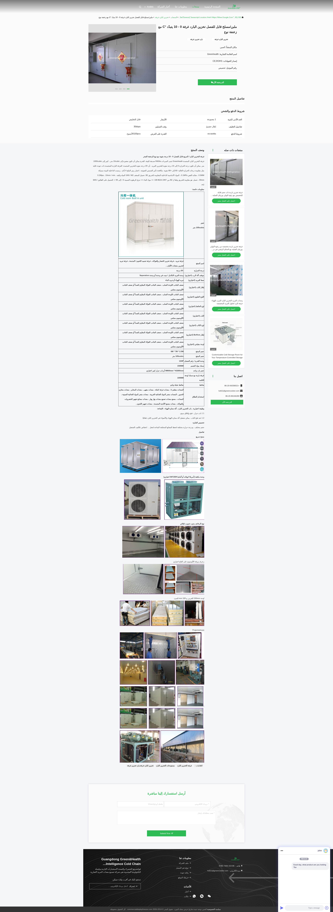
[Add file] (327, 908)
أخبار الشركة (163, 6)
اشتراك (132, 886)
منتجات (195, 6)
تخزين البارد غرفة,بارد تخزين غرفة (140, 766)
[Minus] (281, 850)
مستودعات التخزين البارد (165, 766)
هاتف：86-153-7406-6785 (230, 866)
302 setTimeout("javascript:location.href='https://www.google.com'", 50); (210, 17)
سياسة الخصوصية (214, 909)
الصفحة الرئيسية (212, 6)
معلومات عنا (181, 6)
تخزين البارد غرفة (161, 17)
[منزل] (234, 6)
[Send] (282, 908)
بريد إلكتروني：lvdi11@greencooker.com (224, 871)
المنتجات (174, 17)
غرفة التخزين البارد (184, 766)
